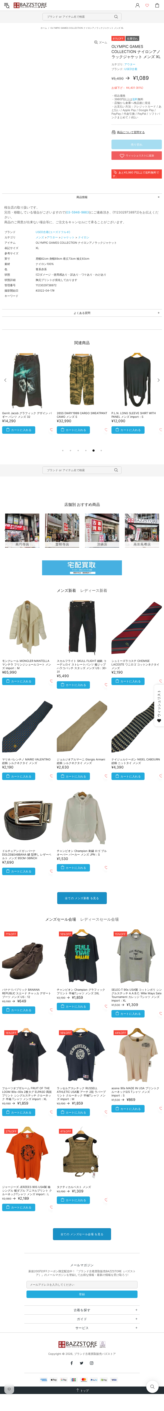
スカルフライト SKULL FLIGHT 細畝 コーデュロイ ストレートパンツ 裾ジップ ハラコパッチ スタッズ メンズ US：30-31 (82, 666)
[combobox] (82, 16)
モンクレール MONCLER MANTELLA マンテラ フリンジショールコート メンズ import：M (26, 664)
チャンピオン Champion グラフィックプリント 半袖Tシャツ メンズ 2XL (81, 991)
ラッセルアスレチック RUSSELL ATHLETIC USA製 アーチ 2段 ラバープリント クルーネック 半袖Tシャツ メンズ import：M (81, 1093)
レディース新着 (93, 590)
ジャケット (68, 237)
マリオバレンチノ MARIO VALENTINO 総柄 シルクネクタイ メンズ (26, 761)
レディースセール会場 (99, 919)
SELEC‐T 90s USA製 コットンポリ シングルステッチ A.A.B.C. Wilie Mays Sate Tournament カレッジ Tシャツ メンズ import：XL (136, 995)
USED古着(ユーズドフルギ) (53, 232)
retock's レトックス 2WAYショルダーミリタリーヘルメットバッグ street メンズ (81, 416)
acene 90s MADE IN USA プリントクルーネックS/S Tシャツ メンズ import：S (135, 1091)
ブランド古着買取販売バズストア (31, 5)
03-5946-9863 (77, 212)
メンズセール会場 (60, 919)
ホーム (44, 28)
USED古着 (130, 69)
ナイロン (83, 237)
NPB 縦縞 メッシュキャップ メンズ (24, 413)
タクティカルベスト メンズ (74, 1187)
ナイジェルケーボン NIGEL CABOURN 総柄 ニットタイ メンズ (135, 761)
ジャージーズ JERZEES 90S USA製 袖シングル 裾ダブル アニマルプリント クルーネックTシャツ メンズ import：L (27, 1190)
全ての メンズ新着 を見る (82, 898)
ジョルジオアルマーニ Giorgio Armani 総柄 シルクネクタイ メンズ (81, 761)
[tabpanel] (27, 397)
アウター (129, 64)
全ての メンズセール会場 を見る (82, 1234)
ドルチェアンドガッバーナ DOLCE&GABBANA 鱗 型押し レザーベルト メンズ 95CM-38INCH (26, 854)
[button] (152, 1387)
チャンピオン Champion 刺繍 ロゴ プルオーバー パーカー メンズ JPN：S (82, 852)
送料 (135, 99)
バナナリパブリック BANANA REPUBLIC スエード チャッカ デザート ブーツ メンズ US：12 (26, 993)
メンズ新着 (66, 590)
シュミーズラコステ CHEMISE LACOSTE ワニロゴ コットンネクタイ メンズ (135, 664)
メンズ (40, 237)
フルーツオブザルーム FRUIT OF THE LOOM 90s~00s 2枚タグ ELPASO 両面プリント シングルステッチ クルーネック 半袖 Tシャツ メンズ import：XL (27, 1093)
